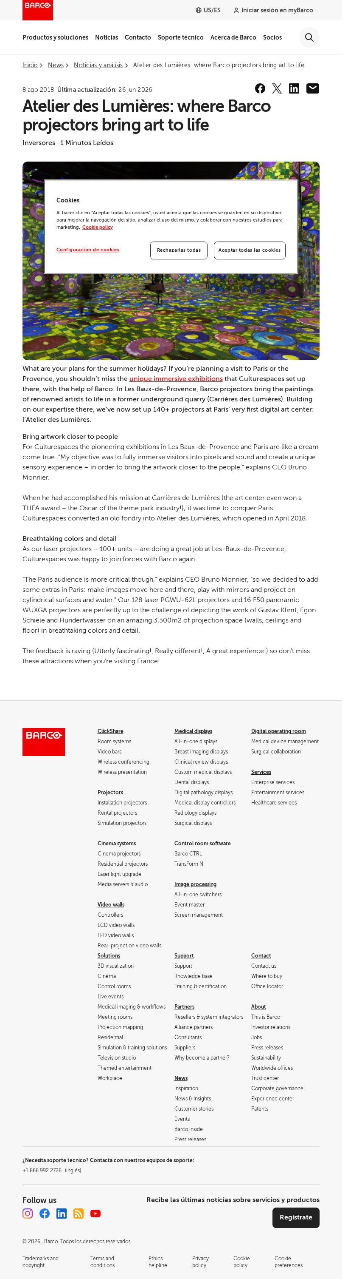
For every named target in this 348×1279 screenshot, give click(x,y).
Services (261, 772)
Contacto (138, 37)
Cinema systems (117, 844)
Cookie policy (97, 227)
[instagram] (27, 1213)
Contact (261, 956)
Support (184, 956)
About (258, 1007)
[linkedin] (294, 88)
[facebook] (260, 88)
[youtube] (95, 1213)
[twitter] (277, 88)
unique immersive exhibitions (176, 379)
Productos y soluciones (55, 37)
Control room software (202, 844)
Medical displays (193, 731)
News (181, 1078)
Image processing (195, 884)
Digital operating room (278, 731)
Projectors (110, 793)
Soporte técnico (181, 37)
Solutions (109, 956)
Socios (272, 37)
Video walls (111, 905)
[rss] (78, 1213)
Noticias (106, 37)
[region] (171, 226)
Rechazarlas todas (179, 250)
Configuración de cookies (88, 250)
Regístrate (296, 1217)
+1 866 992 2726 (51, 1171)
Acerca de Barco (233, 37)
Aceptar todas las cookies (250, 250)
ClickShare (110, 731)
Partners (184, 1007)
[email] (313, 88)
